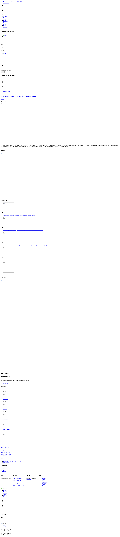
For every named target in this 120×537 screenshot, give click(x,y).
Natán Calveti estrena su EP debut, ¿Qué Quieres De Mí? (14, 259)
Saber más (28, 479)
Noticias (5, 17)
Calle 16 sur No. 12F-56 (18, 485)
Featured (5, 90)
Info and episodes (4, 383)
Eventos (5, 20)
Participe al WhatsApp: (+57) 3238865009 (12, 1)
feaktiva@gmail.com (5, 452)
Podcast (5, 24)
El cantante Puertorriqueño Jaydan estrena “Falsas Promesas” (18, 96)
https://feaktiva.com (5, 447)
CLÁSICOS (5, 399)
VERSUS (5, 409)
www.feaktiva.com (17, 478)
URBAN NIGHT (6, 429)
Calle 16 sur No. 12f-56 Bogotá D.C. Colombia (6, 455)
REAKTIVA (5, 419)
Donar (4, 25)
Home (4, 490)
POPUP (5, 27)
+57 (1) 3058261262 (5, 450)
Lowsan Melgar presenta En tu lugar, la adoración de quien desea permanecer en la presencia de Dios (23, 230)
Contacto (5, 495)
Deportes (5, 22)
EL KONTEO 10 (6, 389)
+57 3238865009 (17, 480)
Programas (5, 21)
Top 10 (4, 19)
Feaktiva (2, 99)
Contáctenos (6, 3)
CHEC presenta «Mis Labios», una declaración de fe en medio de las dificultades (19, 215)
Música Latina (6, 91)
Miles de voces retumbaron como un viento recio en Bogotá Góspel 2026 (17, 274)
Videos (4, 494)
